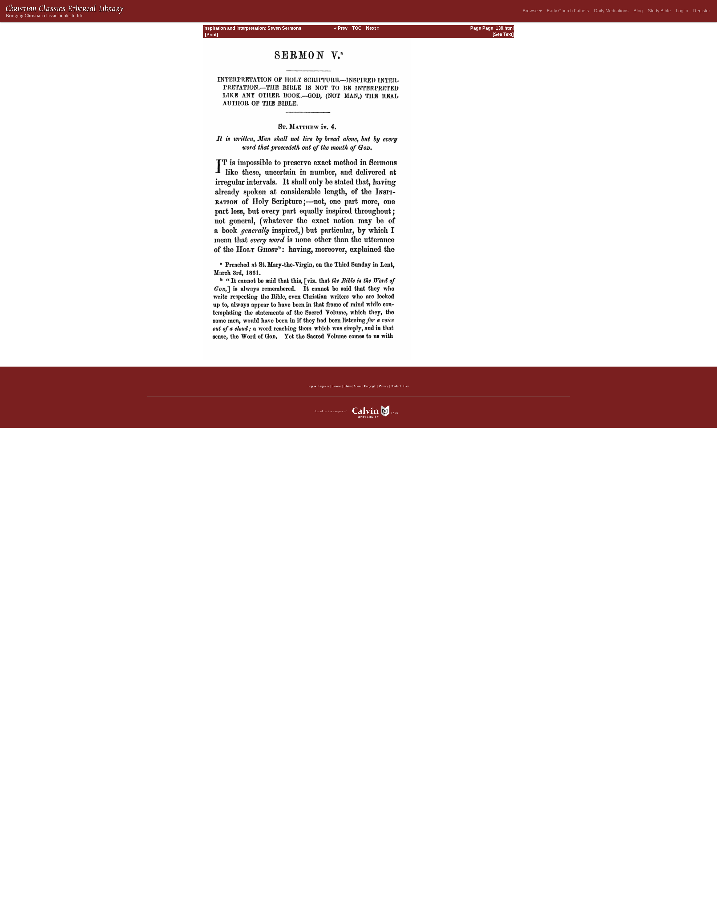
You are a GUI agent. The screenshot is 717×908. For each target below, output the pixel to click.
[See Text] (503, 34)
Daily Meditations (611, 10)
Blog (638, 10)
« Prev (341, 28)
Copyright (370, 386)
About (358, 386)
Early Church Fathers (568, 10)
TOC (357, 28)
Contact (396, 386)
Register (701, 10)
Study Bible (659, 10)
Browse (531, 10)
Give (406, 386)
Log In (682, 10)
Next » (373, 28)
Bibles (347, 386)
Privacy (383, 386)
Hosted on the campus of (330, 411)
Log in (312, 386)
